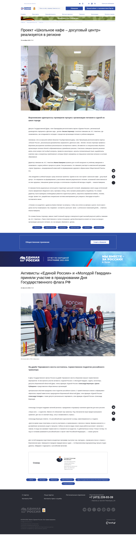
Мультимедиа (94, 14)
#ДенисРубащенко (67, 479)
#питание (87, 227)
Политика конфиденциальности (30, 525)
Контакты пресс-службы (53, 499)
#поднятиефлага (68, 483)
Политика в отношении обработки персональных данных (37, 527)
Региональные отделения (75, 495)
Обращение (74, 8)
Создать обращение (100, 242)
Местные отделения (67, 14)
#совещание (99, 227)
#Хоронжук (63, 227)
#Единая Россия (50, 227)
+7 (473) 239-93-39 (101, 497)
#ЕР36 (31, 479)
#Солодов (42, 479)
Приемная (82, 14)
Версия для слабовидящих (108, 3)
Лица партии (35, 14)
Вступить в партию (109, 14)
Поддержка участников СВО (68, 18)
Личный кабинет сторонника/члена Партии (100, 8)
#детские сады (75, 227)
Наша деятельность (50, 14)
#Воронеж (37, 227)
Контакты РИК (27, 499)
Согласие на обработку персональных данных (34, 528)
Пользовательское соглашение (29, 524)
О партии (23, 14)
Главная (23, 22)
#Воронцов (54, 479)
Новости (41, 22)
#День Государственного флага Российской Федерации (92, 479)
